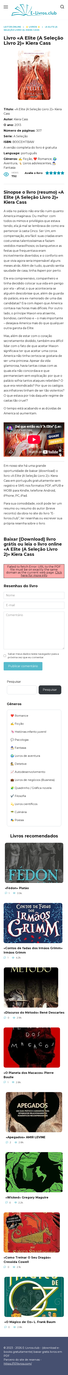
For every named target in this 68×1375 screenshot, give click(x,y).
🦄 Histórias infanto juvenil (28, 731)
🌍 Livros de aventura (25, 756)
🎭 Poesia (17, 820)
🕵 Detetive (19, 764)
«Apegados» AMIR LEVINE (25, 1137)
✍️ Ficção (17, 723)
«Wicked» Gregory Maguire (26, 1197)
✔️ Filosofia (18, 796)
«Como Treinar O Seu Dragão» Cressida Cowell (27, 1260)
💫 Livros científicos (24, 804)
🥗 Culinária (19, 812)
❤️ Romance (19, 715)
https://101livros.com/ (18, 1363)
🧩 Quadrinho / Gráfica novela (31, 788)
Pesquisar (14, 681)
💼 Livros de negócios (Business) (33, 780)
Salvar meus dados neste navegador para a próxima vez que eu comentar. (33, 656)
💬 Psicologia (19, 739)
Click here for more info (41, 574)
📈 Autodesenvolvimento (28, 772)
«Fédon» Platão (17, 888)
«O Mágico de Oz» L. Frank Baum (30, 1322)
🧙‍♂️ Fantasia (18, 747)
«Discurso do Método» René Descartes (34, 1012)
